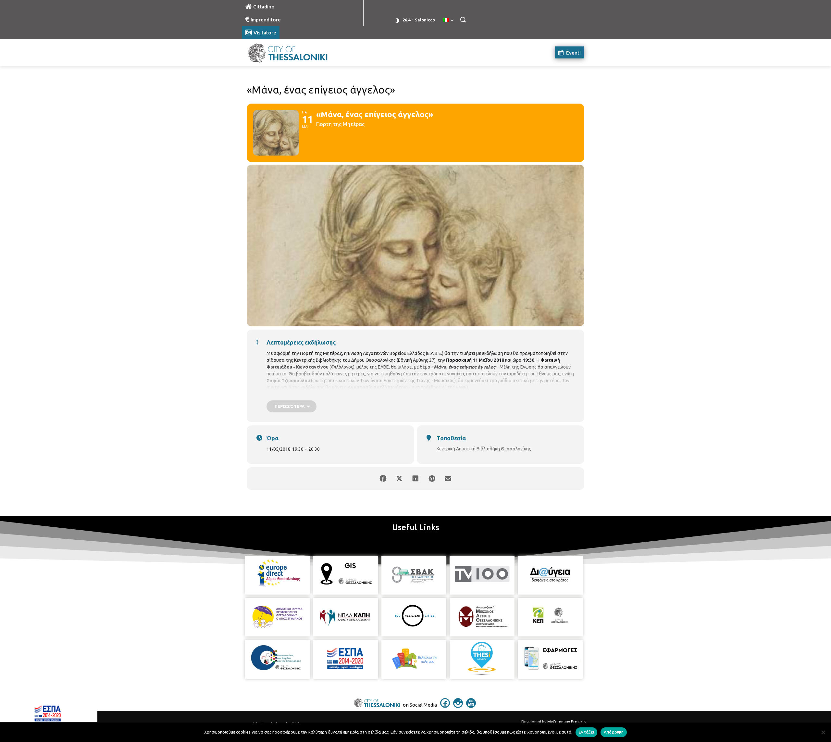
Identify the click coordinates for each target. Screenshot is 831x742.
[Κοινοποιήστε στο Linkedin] (415, 479)
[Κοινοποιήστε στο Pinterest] (432, 479)
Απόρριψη (614, 732)
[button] (462, 19)
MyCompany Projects (566, 722)
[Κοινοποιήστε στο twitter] (399, 479)
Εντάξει (586, 732)
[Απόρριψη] (823, 732)
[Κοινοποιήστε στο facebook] (383, 479)
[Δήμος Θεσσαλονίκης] (294, 52)
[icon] (445, 706)
